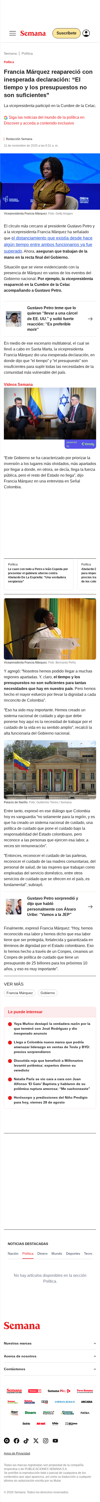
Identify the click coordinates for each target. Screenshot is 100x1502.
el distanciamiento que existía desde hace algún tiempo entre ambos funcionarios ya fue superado (48, 245)
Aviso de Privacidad (22, 1453)
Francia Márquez (20, 993)
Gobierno (48, 993)
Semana (10, 53)
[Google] (7, 1441)
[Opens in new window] (16, 1441)
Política (27, 53)
